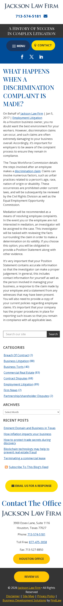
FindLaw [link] (56, 600)
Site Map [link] (28, 596)
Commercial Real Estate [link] (19, 373)
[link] (31, 6)
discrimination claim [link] (28, 171)
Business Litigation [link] (16, 361)
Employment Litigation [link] (27, 118)
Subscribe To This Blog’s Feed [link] (28, 467)
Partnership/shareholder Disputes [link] (26, 396)
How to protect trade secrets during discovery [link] (27, 441)
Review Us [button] (31, 577)
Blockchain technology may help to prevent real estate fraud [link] (26, 450)
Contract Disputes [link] (15, 378)
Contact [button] (45, 45)
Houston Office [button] (31, 559)
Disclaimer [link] (13, 596)
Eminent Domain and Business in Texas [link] (29, 428)
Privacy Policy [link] (46, 596)
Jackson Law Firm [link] (31, 113)
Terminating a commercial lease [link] (25, 458)
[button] (18, 46)
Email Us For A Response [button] (33, 486)
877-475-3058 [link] (38, 542)
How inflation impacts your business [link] (27, 434)
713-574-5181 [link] (28, 16)
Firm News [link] (11, 390)
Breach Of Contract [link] (16, 355)
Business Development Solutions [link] (24, 600)
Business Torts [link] (14, 367)
